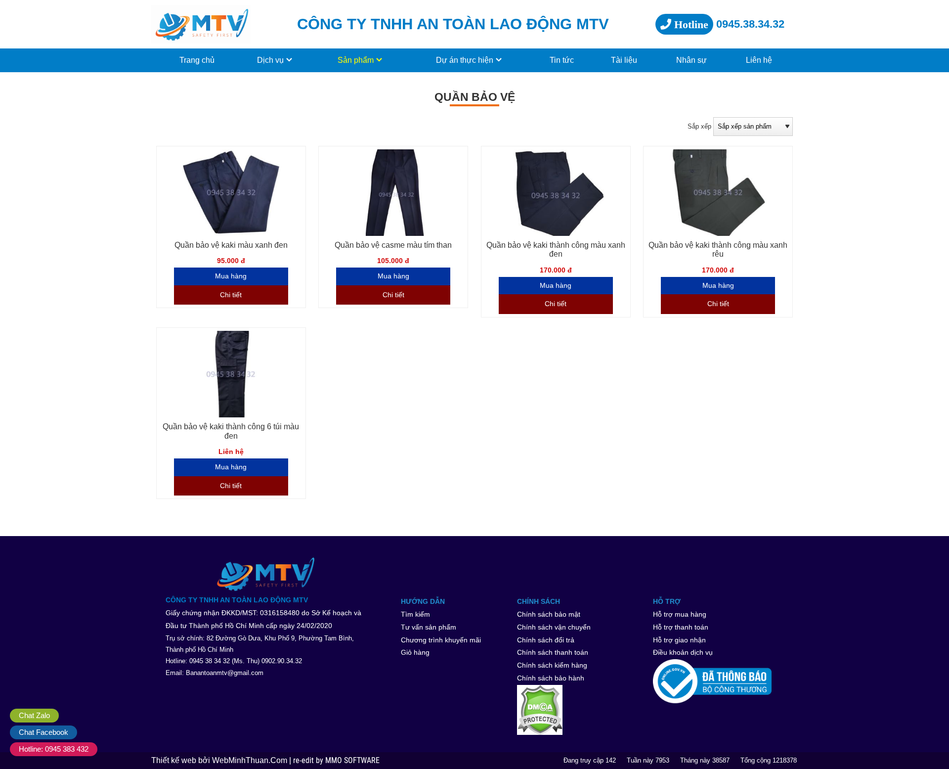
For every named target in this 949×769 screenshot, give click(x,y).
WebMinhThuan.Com (250, 760)
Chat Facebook (43, 732)
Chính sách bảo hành (550, 678)
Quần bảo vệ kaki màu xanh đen (231, 245)
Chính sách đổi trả (545, 640)
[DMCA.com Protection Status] (582, 710)
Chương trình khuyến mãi (441, 640)
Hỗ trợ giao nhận (679, 640)
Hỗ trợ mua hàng (679, 614)
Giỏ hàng (415, 652)
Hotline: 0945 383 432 (53, 749)
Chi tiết (231, 295)
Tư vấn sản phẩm (428, 627)
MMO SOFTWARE (352, 760)
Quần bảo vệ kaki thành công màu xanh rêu (717, 250)
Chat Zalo (34, 715)
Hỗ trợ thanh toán (680, 627)
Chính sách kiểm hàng (552, 665)
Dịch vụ (270, 60)
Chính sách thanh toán (552, 652)
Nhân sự (691, 60)
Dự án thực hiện (464, 60)
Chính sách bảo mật (548, 614)
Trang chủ (197, 60)
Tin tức (562, 60)
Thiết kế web (174, 760)
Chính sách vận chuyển (554, 627)
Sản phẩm (356, 60)
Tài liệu (624, 60)
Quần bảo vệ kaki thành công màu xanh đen (555, 250)
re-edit (304, 760)
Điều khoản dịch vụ (683, 652)
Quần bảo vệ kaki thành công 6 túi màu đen (231, 431)
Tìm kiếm (415, 614)
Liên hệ (759, 60)
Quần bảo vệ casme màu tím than (393, 245)
